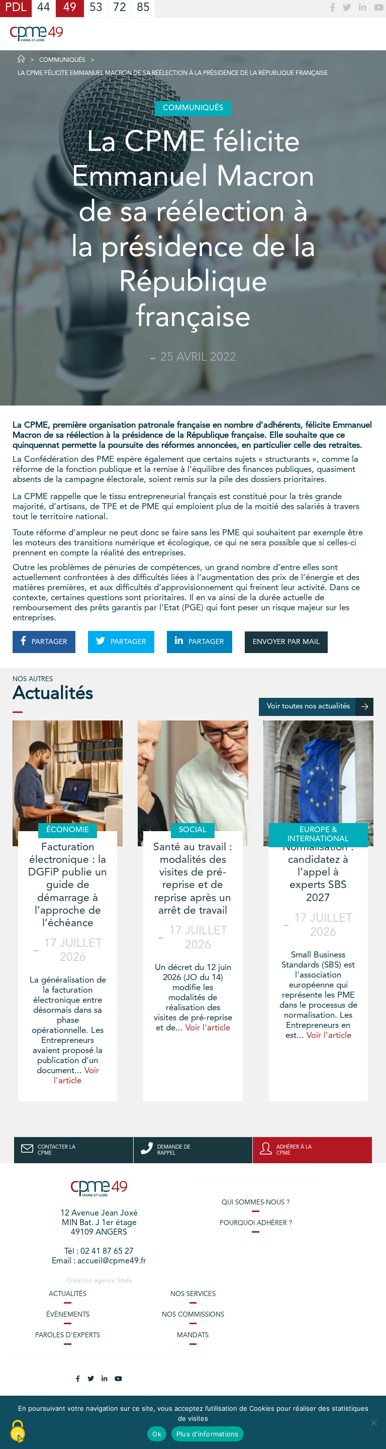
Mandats (193, 1335)
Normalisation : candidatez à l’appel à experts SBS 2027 (318, 873)
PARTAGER (48, 642)
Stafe (124, 1280)
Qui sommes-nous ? (256, 1202)
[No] (373, 1422)
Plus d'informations (207, 1434)
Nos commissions (193, 1315)
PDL (16, 8)
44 (43, 8)
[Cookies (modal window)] (17, 1432)
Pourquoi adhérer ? (256, 1223)
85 (143, 8)
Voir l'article (207, 1028)
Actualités (67, 1294)
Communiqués (62, 60)
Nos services (193, 1294)
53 (96, 8)
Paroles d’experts (67, 1335)
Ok (156, 1434)
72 (119, 8)
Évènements (67, 1315)
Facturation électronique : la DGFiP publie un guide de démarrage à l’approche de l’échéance (67, 885)
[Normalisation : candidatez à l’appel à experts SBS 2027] (318, 783)
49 (69, 8)
